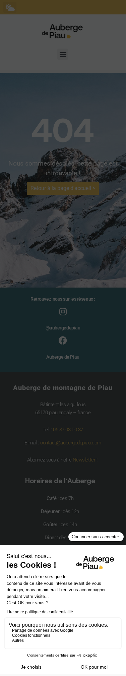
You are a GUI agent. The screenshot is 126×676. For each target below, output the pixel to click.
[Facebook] (63, 340)
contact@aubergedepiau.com (70, 443)
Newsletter (84, 460)
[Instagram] (63, 311)
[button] (9, 7)
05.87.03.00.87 (68, 430)
